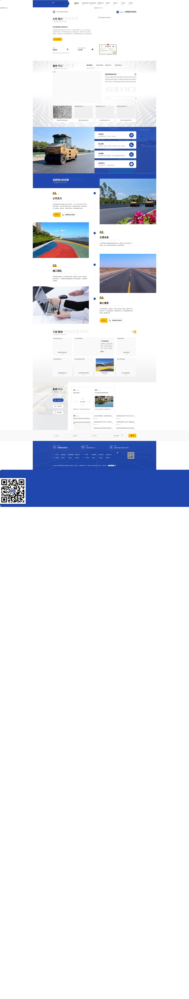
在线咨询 (56, 214)
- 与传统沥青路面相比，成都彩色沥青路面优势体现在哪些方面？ (103, 415)
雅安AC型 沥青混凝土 (62, 120)
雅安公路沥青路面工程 (126, 120)
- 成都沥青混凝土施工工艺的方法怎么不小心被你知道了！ (125, 415)
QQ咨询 (1, 474)
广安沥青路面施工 (105, 341)
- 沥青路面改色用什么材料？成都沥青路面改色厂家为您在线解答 (125, 422)
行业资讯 (59, 406)
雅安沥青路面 (93, 3)
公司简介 (93, 457)
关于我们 (123, 3)
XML (86, 465)
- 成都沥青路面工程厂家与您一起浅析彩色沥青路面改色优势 (103, 422)
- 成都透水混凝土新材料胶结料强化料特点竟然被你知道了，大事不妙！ (103, 428)
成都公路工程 (108, 454)
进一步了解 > (58, 39)
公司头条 (59, 400)
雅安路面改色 (118, 65)
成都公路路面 (76, 392)
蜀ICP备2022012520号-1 (97, 465)
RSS (84, 465)
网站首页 (76, 3)
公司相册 (100, 457)
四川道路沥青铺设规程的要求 (101, 392)
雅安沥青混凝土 (85, 3)
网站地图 (81, 465)
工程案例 (108, 3)
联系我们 (131, 3)
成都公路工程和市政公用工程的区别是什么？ (82, 418)
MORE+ (134, 331)
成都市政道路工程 (102, 454)
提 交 (132, 435)
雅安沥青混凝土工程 (105, 120)
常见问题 (59, 412)
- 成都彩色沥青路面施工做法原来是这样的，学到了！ (125, 428)
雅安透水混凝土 (109, 65)
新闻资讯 (115, 3)
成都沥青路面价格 (94, 454)
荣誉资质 (107, 457)
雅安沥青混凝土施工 (84, 120)
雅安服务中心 (101, 3)
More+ (102, 351)
